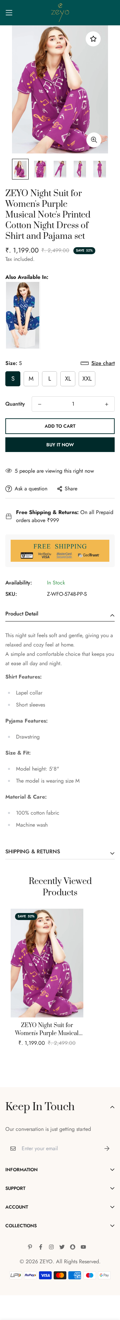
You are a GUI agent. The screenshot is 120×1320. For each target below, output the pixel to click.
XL (68, 378)
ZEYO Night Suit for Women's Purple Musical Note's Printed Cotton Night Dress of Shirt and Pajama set (47, 1029)
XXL (87, 378)
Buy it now (60, 444)
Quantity (15, 404)
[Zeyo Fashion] (60, 12)
